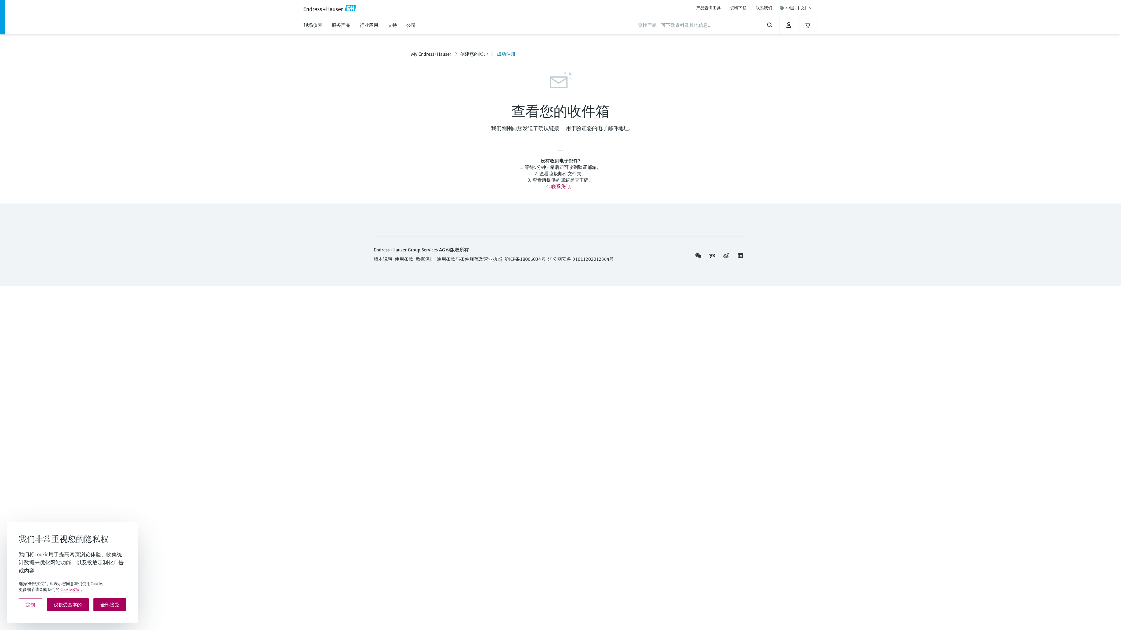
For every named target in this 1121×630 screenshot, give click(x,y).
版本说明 (383, 259)
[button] (698, 255)
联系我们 (764, 7)
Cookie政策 (70, 589)
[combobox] (799, 8)
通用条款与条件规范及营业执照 (469, 259)
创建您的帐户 (474, 54)
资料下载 (738, 7)
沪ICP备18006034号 (525, 259)
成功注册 (506, 54)
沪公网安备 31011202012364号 (581, 259)
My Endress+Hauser (431, 54)
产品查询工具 (708, 7)
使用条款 (404, 259)
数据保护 (425, 259)
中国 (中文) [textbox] (796, 7)
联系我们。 (563, 186)
